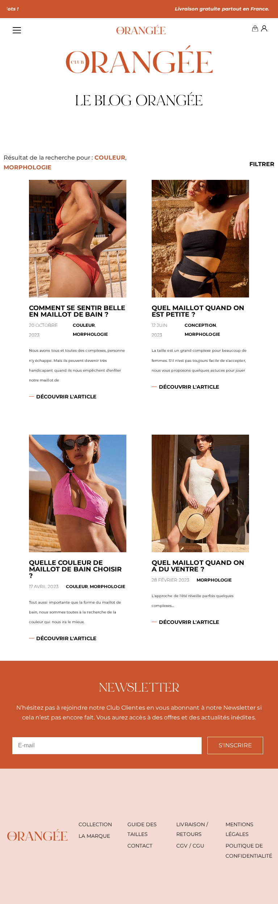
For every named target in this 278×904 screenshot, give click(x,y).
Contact (139, 845)
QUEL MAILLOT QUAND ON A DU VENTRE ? (198, 566)
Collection (95, 824)
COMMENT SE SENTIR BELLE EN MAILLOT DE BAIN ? (77, 311)
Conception (200, 325)
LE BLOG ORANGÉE (139, 102)
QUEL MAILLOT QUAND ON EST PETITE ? (198, 311)
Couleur (109, 157)
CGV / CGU (190, 845)
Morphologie (28, 167)
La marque (94, 836)
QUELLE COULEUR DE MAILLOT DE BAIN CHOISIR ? (75, 569)
